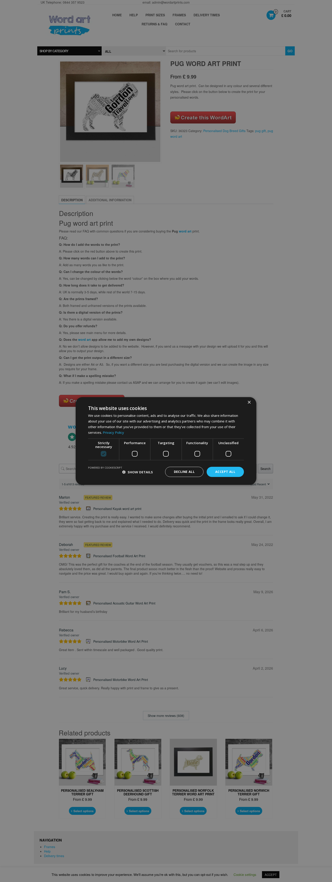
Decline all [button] (184, 471)
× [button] (249, 402)
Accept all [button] (225, 471)
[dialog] (166, 441)
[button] (137, 472)
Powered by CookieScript (105, 467)
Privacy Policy (113, 432)
